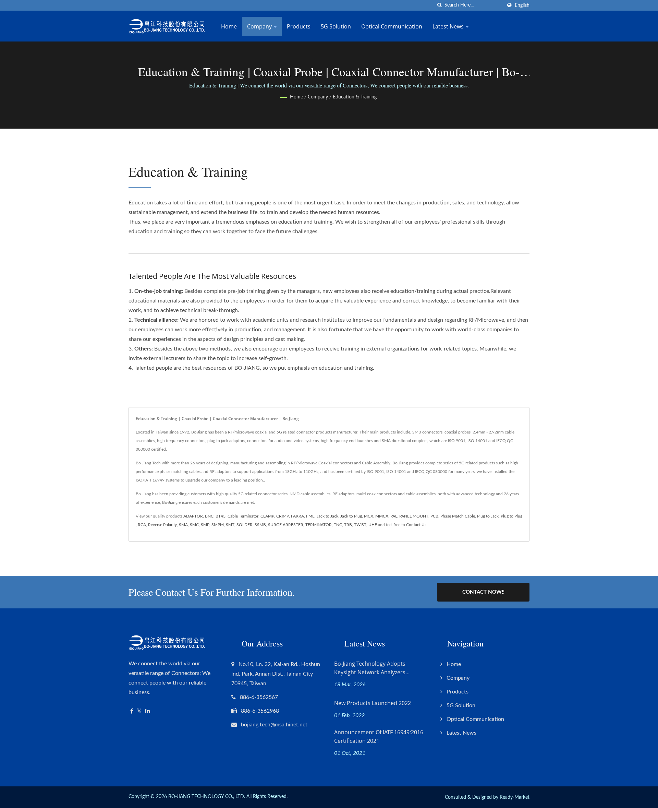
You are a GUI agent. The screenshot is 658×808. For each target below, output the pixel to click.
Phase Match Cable (457, 516)
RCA (142, 525)
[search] (439, 5)
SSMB (260, 525)
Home (229, 26)
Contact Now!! (483, 592)
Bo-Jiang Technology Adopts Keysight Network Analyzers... (372, 668)
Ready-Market (514, 797)
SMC (194, 525)
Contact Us (416, 525)
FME (310, 516)
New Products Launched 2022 (372, 703)
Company (260, 26)
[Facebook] (131, 711)
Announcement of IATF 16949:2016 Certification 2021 (378, 736)
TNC (338, 525)
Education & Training (355, 97)
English (522, 5)
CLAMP (267, 516)
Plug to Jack (488, 516)
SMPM (217, 525)
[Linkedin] (147, 711)
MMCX (381, 516)
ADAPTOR (193, 516)
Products (298, 26)
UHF (372, 525)
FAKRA (297, 516)
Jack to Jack (327, 516)
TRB (348, 525)
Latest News (448, 26)
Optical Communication (391, 26)
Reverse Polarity (162, 525)
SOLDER (244, 525)
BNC (209, 516)
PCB (434, 516)
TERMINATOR (318, 525)
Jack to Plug (351, 516)
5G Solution (336, 26)
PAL (393, 516)
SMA (183, 525)
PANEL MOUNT (413, 516)
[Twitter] (139, 711)
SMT (230, 525)
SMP (205, 525)
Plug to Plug (511, 516)
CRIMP (282, 516)
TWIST (360, 525)
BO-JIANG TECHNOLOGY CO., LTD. (206, 796)
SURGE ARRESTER (285, 525)
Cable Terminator (243, 516)
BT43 (221, 516)
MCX (368, 516)
